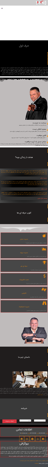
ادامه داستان (40, 395)
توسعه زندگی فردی (42, 198)
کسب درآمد (44, 189)
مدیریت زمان (43, 178)
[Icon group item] (43, 439)
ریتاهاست (36, 463)
